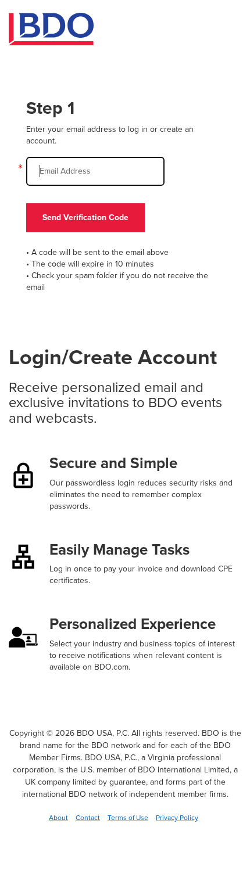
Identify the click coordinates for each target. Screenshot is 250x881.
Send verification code (85, 217)
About (58, 817)
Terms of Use (128, 817)
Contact (88, 817)
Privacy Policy (177, 817)
